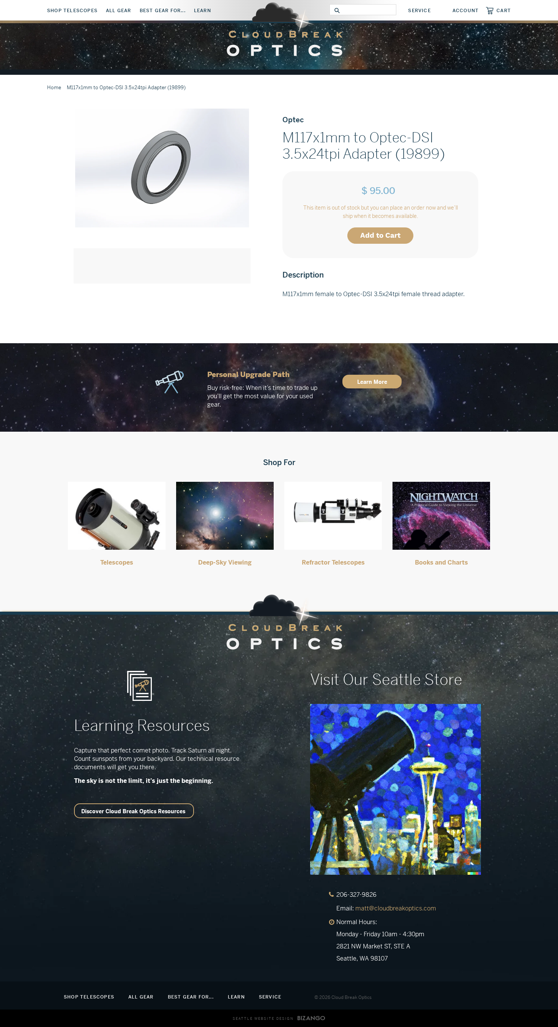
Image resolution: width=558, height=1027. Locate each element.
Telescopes (116, 562)
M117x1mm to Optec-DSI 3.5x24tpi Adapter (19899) (126, 87)
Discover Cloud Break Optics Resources (133, 811)
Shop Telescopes (72, 11)
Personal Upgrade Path (248, 374)
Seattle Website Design (263, 1018)
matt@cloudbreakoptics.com (395, 908)
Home (54, 87)
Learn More (372, 382)
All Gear (118, 11)
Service (419, 11)
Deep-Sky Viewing (225, 562)
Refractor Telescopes (333, 562)
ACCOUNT (465, 11)
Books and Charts (441, 562)
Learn (202, 11)
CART (504, 10)
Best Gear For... (163, 11)
